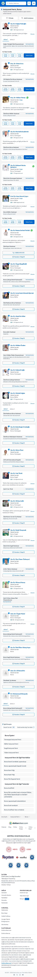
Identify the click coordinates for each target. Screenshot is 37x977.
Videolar (3, 827)
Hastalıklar (4, 898)
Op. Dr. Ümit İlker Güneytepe (20, 647)
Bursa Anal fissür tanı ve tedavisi (14, 810)
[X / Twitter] (17, 975)
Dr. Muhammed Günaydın (19, 694)
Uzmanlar (4, 892)
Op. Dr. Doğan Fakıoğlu (18, 24)
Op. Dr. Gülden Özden (17, 345)
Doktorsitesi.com (6, 930)
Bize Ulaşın (4, 913)
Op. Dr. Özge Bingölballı (18, 264)
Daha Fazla (29, 55)
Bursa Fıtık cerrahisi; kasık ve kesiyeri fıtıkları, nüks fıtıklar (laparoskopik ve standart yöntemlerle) (18, 794)
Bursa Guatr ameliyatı (11, 805)
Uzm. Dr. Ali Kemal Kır (17, 671)
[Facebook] (14, 975)
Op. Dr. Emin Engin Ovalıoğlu (20, 427)
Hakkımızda (4, 910)
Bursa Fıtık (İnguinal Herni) (12, 779)
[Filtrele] (29, 3)
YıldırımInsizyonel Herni (11, 752)
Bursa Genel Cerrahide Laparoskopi (15, 762)
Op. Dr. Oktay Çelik (17, 501)
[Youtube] (23, 975)
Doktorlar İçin (24, 892)
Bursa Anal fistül (9, 788)
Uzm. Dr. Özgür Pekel (17, 614)
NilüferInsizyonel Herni (11, 744)
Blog (10, 827)
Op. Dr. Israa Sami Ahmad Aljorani (22, 293)
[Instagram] (20, 975)
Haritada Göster (30, 44)
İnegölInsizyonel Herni (11, 748)
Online (15, 827)
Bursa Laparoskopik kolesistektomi (15, 801)
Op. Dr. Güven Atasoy (17, 582)
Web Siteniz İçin (24, 896)
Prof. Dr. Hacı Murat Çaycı (19, 196)
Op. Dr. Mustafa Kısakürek (19, 131)
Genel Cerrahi (14, 26)
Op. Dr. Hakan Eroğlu (17, 370)
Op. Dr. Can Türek (16, 473)
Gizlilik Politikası (5, 916)
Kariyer (24, 899)
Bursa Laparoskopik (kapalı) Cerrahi (15, 766)
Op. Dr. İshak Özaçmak (18, 530)
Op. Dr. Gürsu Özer (16, 450)
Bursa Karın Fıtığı (9, 770)
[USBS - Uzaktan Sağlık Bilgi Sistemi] (25, 849)
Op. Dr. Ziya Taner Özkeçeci (20, 559)
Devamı (32, 34)
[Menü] (34, 3)
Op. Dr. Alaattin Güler (17, 316)
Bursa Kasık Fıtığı (9, 775)
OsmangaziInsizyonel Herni (12, 739)
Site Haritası (4, 924)
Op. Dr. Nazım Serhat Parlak (20, 230)
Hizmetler (4, 900)
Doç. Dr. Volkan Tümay (18, 97)
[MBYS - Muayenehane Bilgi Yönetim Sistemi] (11, 849)
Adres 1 (6, 39)
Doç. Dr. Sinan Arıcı (16, 63)
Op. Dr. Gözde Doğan (17, 393)
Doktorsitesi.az (5, 933)
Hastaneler (4, 903)
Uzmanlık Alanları (6, 895)
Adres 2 (12, 39)
